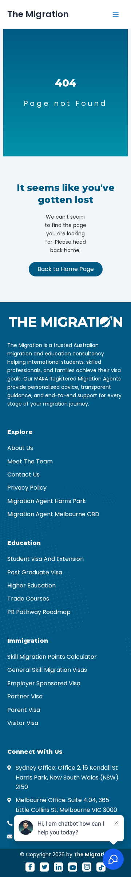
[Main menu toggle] (116, 15)
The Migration (38, 14)
